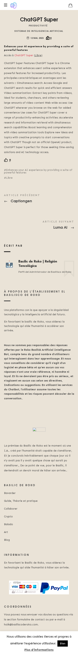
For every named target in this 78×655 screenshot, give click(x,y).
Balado (8, 524)
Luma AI (39, 225)
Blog (7, 539)
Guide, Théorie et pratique (21, 500)
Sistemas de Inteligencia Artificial (38, 30)
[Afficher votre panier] (70, 5)
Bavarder (10, 493)
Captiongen (39, 199)
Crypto (8, 516)
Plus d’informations (39, 650)
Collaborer (10, 508)
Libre (9, 177)
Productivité (38, 25)
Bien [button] (62, 643)
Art (6, 532)
